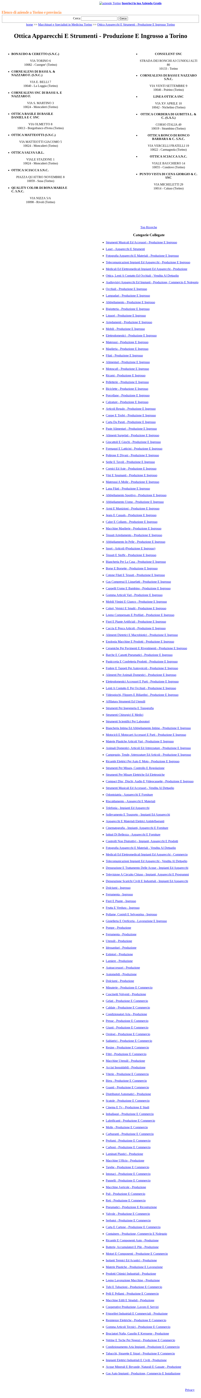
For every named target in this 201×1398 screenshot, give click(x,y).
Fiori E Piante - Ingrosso (121, 901)
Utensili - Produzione (119, 941)
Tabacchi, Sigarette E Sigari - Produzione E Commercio (140, 1353)
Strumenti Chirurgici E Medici (124, 714)
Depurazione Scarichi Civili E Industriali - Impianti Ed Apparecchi (147, 881)
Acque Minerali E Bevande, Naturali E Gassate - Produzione (143, 1366)
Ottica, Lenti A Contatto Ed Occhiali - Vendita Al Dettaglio (142, 275)
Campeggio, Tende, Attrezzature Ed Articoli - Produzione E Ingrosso (148, 754)
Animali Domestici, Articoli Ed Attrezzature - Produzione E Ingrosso (148, 748)
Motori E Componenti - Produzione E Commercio (137, 1253)
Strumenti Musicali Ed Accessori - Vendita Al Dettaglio (140, 788)
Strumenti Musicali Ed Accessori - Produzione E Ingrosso (141, 242)
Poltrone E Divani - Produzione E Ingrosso (132, 455)
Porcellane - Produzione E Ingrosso (128, 395)
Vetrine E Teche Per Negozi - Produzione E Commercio (140, 1340)
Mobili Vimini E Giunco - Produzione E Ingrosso (136, 601)
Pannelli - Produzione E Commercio (128, 1180)
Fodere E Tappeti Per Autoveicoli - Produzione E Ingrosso (142, 668)
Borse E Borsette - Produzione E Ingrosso (132, 568)
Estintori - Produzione (119, 954)
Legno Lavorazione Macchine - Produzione (133, 1280)
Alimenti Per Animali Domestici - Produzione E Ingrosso (141, 674)
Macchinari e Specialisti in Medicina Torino (65, 24)
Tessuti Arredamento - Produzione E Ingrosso (134, 535)
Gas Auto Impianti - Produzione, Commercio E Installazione (143, 1373)
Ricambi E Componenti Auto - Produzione (132, 1240)
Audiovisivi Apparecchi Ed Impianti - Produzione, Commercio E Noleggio (152, 282)
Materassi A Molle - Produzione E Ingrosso (132, 482)
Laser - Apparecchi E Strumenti (125, 249)
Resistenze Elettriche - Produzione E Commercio (136, 1320)
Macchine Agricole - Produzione (126, 1187)
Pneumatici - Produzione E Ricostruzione (131, 1207)
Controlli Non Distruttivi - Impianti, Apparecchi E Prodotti (142, 841)
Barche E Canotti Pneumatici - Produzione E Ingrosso (139, 655)
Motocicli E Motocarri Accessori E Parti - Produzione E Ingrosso (146, 734)
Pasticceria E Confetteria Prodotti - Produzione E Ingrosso (142, 661)
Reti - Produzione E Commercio (126, 1200)
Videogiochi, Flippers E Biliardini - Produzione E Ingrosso (142, 694)
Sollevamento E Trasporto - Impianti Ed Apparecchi (138, 814)
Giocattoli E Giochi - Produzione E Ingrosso (133, 442)
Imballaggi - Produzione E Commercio (130, 1114)
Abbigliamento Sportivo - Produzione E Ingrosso (136, 495)
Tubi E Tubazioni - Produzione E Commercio (134, 1287)
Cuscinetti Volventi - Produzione (126, 994)
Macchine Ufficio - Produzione (125, 1160)
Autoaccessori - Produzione (123, 967)
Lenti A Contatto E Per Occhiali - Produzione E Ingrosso (141, 688)
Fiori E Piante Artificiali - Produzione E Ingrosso (136, 621)
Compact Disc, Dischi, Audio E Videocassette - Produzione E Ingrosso (150, 781)
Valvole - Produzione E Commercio (128, 1213)
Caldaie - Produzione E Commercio (128, 1007)
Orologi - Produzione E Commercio (128, 1034)
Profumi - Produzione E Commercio (128, 1140)
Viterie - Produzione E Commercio (127, 1074)
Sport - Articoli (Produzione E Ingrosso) (130, 548)
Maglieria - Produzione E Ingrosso (127, 348)
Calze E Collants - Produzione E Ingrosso (131, 521)
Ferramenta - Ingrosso (119, 894)
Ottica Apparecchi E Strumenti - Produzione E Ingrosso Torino (136, 24)
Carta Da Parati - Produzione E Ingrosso (131, 422)
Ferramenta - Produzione (121, 934)
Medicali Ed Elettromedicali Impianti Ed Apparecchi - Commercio (147, 854)
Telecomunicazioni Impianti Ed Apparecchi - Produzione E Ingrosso (148, 262)
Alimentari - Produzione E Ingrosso (128, 362)
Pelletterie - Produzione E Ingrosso (127, 382)
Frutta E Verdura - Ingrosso (123, 907)
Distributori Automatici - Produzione (128, 1094)
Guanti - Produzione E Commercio (127, 1087)
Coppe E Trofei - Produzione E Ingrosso (131, 415)
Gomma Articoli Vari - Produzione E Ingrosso (134, 595)
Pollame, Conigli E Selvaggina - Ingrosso (131, 914)
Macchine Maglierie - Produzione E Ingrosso (133, 528)
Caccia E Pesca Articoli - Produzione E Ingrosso (136, 628)
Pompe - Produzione (118, 927)
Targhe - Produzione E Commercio (127, 1167)
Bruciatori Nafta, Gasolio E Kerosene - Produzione (137, 1333)
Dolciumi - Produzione (120, 981)
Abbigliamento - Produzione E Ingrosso (130, 302)
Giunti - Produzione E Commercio (127, 1027)
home (29, 24)
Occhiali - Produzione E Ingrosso (126, 289)
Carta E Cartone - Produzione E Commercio (133, 1227)
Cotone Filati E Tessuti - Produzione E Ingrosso (135, 575)
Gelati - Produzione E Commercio (127, 1001)
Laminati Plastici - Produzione (124, 1154)
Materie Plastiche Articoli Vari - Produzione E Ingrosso (140, 741)
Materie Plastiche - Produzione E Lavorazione (134, 1267)
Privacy (190, 1390)
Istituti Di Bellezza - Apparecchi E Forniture (133, 834)
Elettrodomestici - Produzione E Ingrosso (131, 335)
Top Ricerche (148, 227)
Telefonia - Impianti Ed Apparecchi (127, 808)
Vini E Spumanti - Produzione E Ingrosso (131, 475)
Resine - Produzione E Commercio (127, 1047)
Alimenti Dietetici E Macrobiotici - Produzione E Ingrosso (142, 635)
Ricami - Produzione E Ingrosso (125, 375)
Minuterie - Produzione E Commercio (129, 987)
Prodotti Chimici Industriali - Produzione (131, 1273)
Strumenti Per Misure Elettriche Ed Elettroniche (135, 774)
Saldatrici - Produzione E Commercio (129, 1040)
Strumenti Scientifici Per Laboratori (128, 721)
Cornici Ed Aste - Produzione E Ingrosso (131, 468)
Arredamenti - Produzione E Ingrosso (129, 322)
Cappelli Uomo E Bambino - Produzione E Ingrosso (138, 588)
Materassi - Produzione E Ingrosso (127, 342)
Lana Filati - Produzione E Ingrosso (128, 488)
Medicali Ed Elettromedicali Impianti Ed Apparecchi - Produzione (146, 269)
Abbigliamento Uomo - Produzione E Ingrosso (135, 502)
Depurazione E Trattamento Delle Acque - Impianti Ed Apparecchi (147, 867)
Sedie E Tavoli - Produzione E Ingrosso (130, 462)
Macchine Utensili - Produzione (125, 1060)
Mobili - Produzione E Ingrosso (125, 329)
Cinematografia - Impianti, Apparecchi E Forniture (137, 828)
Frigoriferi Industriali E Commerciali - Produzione (137, 1313)
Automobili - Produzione (121, 974)
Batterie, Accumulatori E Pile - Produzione (132, 1247)
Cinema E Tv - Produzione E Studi (127, 1107)
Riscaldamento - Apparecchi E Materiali (130, 801)
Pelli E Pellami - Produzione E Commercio (132, 1293)
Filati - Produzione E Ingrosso (124, 355)
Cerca (76, 18)
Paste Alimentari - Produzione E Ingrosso (131, 428)
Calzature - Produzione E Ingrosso (127, 402)
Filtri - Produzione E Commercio (126, 1054)
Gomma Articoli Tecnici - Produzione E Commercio (138, 1327)
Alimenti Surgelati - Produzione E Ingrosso (132, 435)
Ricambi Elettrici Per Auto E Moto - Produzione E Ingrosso (142, 761)
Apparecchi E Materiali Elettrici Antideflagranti (135, 821)
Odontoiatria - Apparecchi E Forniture (129, 794)
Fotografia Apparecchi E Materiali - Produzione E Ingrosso (142, 255)
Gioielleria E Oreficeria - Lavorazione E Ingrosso (136, 921)
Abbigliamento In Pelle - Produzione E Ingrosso (135, 541)
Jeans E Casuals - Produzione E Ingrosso (131, 515)
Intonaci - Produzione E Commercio (128, 1174)
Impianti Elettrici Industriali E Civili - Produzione (136, 1360)
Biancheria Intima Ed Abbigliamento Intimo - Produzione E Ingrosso (148, 728)
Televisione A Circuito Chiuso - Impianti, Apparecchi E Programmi (147, 874)
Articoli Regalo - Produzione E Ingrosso (131, 408)
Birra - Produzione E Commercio (126, 1080)
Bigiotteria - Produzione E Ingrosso (128, 309)
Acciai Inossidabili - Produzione (125, 1067)
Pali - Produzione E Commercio (125, 1193)
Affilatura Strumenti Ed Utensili (125, 701)
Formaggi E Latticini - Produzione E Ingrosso (134, 448)
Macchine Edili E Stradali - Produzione (130, 1300)
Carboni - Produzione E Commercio (128, 1147)
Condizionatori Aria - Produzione (126, 1014)
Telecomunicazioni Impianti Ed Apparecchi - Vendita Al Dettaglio (146, 861)
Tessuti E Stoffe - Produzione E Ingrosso (131, 555)
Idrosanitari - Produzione (121, 947)
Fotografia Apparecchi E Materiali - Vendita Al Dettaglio (141, 847)
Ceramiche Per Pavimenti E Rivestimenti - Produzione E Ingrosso (146, 648)
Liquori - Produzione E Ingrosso (126, 315)
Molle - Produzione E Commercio (127, 1127)
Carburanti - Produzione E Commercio (130, 1134)
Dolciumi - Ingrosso (118, 887)
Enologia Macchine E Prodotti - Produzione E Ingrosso (140, 641)
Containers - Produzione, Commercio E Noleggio (136, 1233)
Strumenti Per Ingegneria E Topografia (130, 708)
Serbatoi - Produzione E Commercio (128, 1220)
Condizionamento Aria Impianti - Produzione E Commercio (143, 1346)
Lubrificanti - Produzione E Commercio (130, 1120)
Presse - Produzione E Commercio (127, 1020)
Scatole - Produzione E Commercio (128, 1100)
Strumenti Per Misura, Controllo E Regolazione (135, 768)
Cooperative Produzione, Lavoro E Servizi (132, 1307)
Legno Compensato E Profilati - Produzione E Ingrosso (140, 615)
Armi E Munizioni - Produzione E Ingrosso (132, 508)
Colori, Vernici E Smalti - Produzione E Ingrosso (136, 608)
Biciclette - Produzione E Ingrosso (127, 388)
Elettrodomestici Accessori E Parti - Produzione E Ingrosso (142, 681)
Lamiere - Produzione (119, 961)
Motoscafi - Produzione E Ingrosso (127, 368)
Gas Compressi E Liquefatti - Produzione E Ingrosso (138, 581)
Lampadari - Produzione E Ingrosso (128, 295)
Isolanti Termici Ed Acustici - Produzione (131, 1260)
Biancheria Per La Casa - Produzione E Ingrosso (136, 561)
